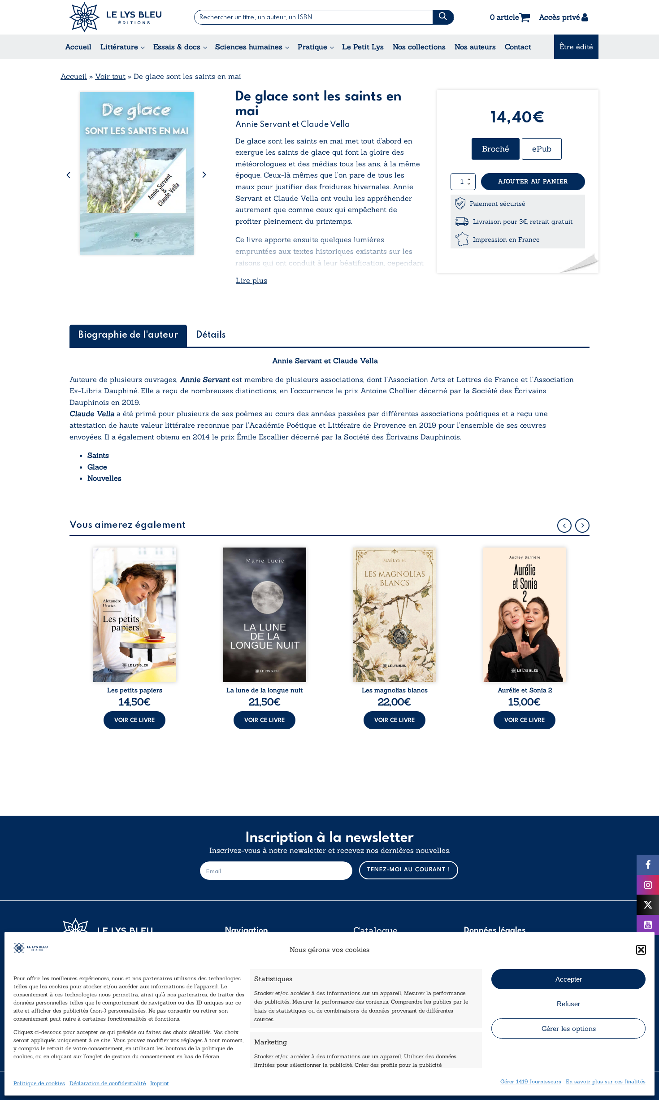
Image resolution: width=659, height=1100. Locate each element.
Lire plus (251, 280)
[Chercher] (443, 17)
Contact (518, 46)
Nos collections (419, 46)
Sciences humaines (248, 46)
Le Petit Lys (363, 46)
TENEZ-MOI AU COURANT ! (408, 870)
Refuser (568, 1004)
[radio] (496, 149)
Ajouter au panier (533, 181)
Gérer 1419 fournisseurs (530, 1081)
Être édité (576, 46)
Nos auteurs (475, 46)
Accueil (78, 46)
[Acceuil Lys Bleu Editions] (115, 17)
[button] (641, 949)
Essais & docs (176, 46)
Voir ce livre (134, 720)
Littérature (119, 46)
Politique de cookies (39, 1083)
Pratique (312, 46)
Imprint (159, 1083)
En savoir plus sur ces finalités (606, 1081)
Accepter (568, 979)
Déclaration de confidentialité (107, 1083)
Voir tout (110, 76)
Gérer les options (569, 1028)
